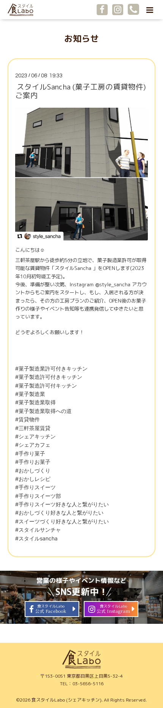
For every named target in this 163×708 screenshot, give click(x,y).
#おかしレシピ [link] (32, 479)
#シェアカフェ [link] (32, 444)
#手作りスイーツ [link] (35, 487)
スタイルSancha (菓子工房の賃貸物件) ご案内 (80, 91)
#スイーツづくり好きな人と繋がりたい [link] (62, 521)
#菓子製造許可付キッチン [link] (46, 385)
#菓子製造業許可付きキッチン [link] (51, 368)
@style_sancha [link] (112, 284)
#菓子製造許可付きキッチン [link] (48, 377)
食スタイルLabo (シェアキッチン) (66, 700)
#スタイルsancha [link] (36, 538)
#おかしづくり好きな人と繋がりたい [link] (59, 512)
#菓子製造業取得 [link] (35, 402)
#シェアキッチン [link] (35, 436)
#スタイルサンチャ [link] (38, 529)
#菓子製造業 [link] (30, 394)
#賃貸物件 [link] (27, 419)
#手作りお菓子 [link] (32, 461)
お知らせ (81, 38)
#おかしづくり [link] (32, 470)
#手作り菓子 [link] (30, 453)
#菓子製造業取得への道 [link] (43, 411)
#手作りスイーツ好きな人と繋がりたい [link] (62, 504)
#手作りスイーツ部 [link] (38, 496)
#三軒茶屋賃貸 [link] (32, 428)
